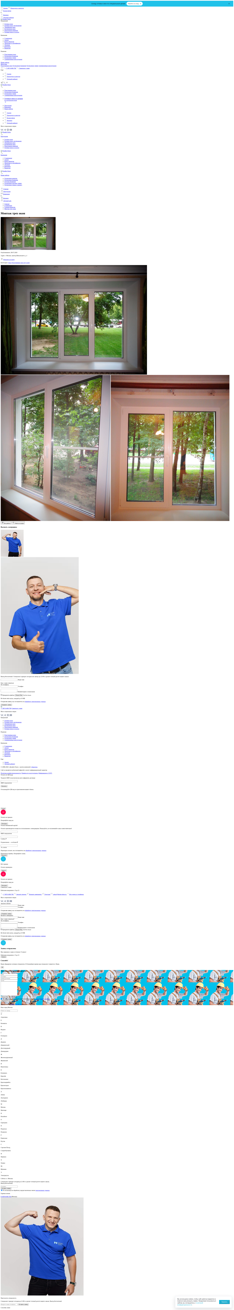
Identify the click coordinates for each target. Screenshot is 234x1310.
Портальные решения (11, 30)
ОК (2, 967)
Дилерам (7, 45)
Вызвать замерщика (35, 894)
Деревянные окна (9, 27)
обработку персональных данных (35, 701)
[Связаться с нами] (4, 83)
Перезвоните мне (6, 1000)
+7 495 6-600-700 (6, 708)
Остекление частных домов (13, 183)
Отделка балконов (10, 181)
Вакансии (7, 48)
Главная (5, 189)
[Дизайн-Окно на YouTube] (11, 130)
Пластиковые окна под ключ (21, 262)
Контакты (7, 46)
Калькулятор (7, 11)
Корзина (6, 15)
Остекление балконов (11, 56)
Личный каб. (7, 201)
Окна (9, 262)
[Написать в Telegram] (2, 68)
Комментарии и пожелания (26, 691)
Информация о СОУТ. (45, 773)
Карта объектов (9, 41)
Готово (3, 808)
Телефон (20, 686)
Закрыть (3, 870)
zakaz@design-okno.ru (60, 894)
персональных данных (43, 999)
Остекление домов (10, 58)
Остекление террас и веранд (13, 185)
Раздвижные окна (9, 29)
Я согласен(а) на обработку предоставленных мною (26, 999)
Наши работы (5, 62)
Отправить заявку (6, 913)
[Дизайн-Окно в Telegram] (5, 130)
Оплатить (4, 786)
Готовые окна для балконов (12, 25)
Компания (7, 107)
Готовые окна (8, 24)
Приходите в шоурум (17, 8)
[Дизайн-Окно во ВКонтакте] (2, 130)
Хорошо (3, 957)
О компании (8, 38)
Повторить (4, 823)
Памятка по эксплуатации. (29, 773)
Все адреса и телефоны (76, 894)
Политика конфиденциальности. (11, 773)
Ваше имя (21, 680)
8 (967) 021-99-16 (16, 1004)
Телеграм (47, 894)
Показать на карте (9, 259)
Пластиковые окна (10, 54)
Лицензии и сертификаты (12, 43)
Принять (224, 1302)
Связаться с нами (24, 68)
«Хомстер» (34, 767)
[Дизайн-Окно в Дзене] (8, 130)
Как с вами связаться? (7, 919)
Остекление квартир (10, 178)
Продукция (7, 105)
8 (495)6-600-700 (6, 1196)
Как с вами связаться (7, 683)
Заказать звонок (21, 894)
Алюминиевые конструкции (13, 59)
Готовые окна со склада (11, 32)
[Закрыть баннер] (229, 4)
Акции (5, 8)
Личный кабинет (8, 17)
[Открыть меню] (7, 83)
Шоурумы (4, 64)
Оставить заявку (6, 1188)
